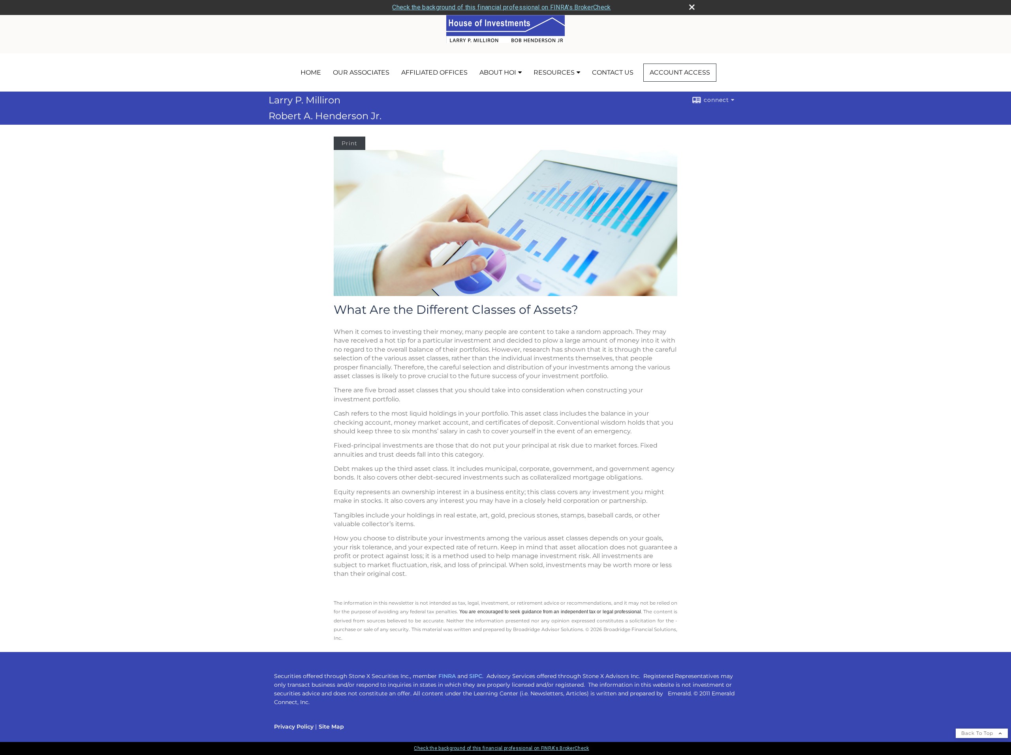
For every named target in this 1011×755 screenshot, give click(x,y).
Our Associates (361, 72)
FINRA (447, 676)
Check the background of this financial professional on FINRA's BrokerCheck (501, 7)
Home (311, 72)
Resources (554, 72)
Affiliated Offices (434, 72)
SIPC (475, 676)
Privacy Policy (294, 726)
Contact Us (612, 72)
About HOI (497, 72)
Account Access (680, 72)
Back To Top (978, 733)
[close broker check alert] (692, 7)
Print (349, 143)
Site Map (331, 726)
